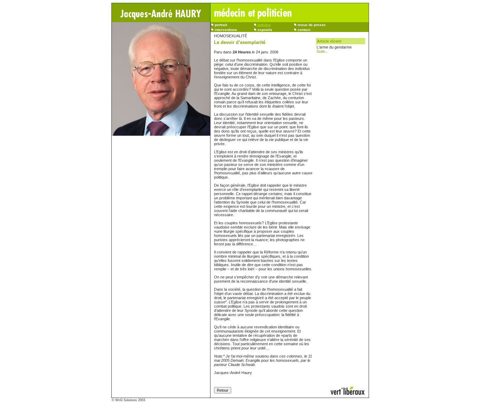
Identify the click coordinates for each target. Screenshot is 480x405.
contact (304, 30)
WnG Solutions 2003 (130, 400)
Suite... (322, 51)
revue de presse (312, 25)
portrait (221, 25)
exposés (265, 30)
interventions (226, 30)
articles (264, 25)
